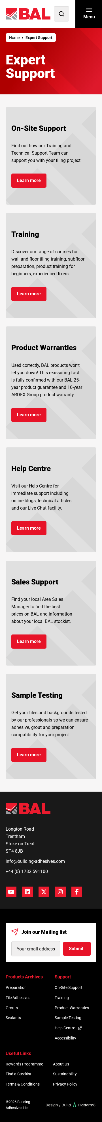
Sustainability (65, 1074)
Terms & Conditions (23, 1084)
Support (63, 977)
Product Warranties (72, 1008)
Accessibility (65, 1038)
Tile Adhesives (18, 997)
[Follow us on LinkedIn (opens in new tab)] (27, 892)
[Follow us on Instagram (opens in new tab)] (60, 892)
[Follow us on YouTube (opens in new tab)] (11, 892)
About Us (61, 1064)
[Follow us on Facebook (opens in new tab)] (76, 892)
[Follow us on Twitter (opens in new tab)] (44, 892)
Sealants (13, 1017)
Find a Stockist (18, 1074)
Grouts (12, 1008)
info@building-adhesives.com (35, 861)
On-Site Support (68, 987)
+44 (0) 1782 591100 (27, 871)
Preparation (16, 987)
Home (14, 38)
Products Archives (24, 977)
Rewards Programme (24, 1064)
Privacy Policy (65, 1084)
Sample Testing (68, 1017)
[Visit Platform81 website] (71, 1104)
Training (62, 997)
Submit (76, 948)
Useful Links (18, 1053)
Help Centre (65, 1028)
